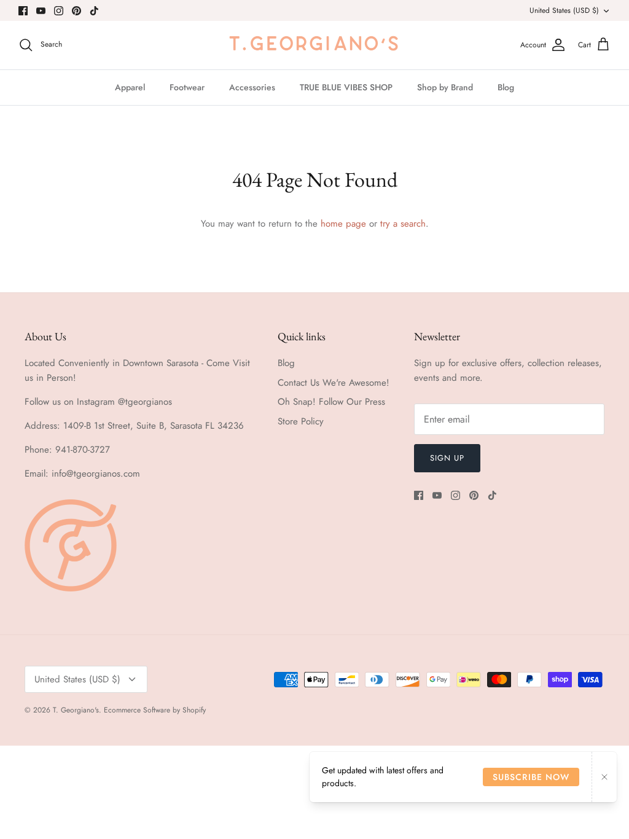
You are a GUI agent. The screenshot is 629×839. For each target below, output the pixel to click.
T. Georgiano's (76, 710)
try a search (403, 223)
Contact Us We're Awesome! (333, 382)
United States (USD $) (564, 10)
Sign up (447, 458)
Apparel (130, 87)
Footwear (187, 87)
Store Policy (301, 421)
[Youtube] (40, 10)
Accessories (252, 87)
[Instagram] (58, 10)
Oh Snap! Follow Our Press (331, 401)
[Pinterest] (76, 10)
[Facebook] (23, 10)
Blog (506, 87)
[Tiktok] (94, 10)
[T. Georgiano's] (314, 45)
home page (343, 223)
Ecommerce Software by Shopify (155, 710)
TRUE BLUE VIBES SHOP (346, 87)
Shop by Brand (445, 87)
